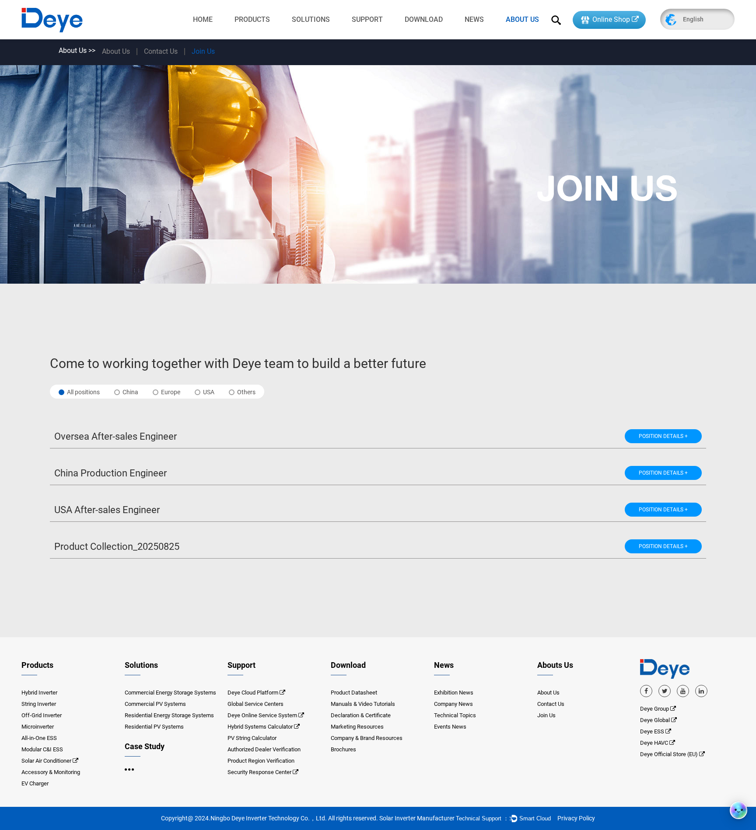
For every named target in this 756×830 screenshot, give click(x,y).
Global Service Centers (256, 704)
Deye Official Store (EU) (669, 754)
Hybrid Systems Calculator (260, 726)
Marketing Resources (357, 726)
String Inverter (38, 704)
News (474, 19)
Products (252, 19)
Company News (453, 704)
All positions (83, 392)
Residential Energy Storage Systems (169, 715)
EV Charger (35, 783)
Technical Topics (455, 715)
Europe (170, 392)
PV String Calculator (252, 738)
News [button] (444, 665)
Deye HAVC (654, 743)
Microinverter (37, 726)
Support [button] (242, 665)
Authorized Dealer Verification (264, 749)
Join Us (203, 51)
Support (367, 19)
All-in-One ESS (39, 738)
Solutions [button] (141, 665)
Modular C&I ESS (42, 749)
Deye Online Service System (262, 715)
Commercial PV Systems (155, 704)
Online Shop (610, 19)
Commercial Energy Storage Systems (170, 692)
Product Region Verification (261, 760)
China (130, 392)
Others (246, 392)
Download (424, 19)
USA (208, 392)
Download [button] (348, 665)
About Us (522, 19)
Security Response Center (259, 772)
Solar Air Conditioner (46, 760)
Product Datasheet (354, 692)
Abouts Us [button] (555, 665)
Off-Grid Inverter (41, 715)
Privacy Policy (576, 818)
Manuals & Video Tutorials (363, 704)
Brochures (343, 749)
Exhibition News (453, 692)
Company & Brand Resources (366, 738)
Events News (450, 726)
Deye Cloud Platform (253, 692)
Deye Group (655, 708)
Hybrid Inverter (39, 692)
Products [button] (37, 665)
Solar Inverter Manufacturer (417, 818)
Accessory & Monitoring (50, 772)
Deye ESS (652, 731)
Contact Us (161, 51)
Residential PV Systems (154, 726)
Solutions (311, 19)
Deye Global (655, 720)
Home (203, 19)
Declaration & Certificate (361, 715)
